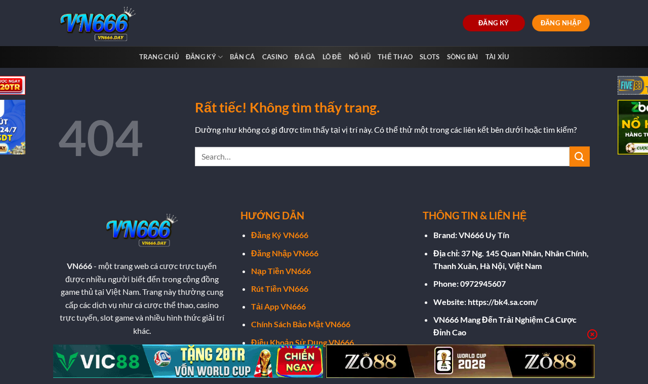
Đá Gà (305, 57)
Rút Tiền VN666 (279, 288)
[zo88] (460, 361)
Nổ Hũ (360, 57)
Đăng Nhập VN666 (284, 253)
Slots (429, 57)
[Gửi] (580, 156)
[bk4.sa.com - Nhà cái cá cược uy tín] (100, 23)
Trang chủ (159, 57)
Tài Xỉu (497, 57)
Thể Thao (395, 57)
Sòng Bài (462, 57)
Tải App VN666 (278, 306)
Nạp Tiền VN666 (281, 271)
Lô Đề (332, 57)
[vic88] (188, 361)
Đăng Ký (201, 57)
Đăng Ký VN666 (279, 235)
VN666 (79, 266)
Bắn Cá (242, 57)
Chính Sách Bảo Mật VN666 (300, 324)
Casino (275, 57)
